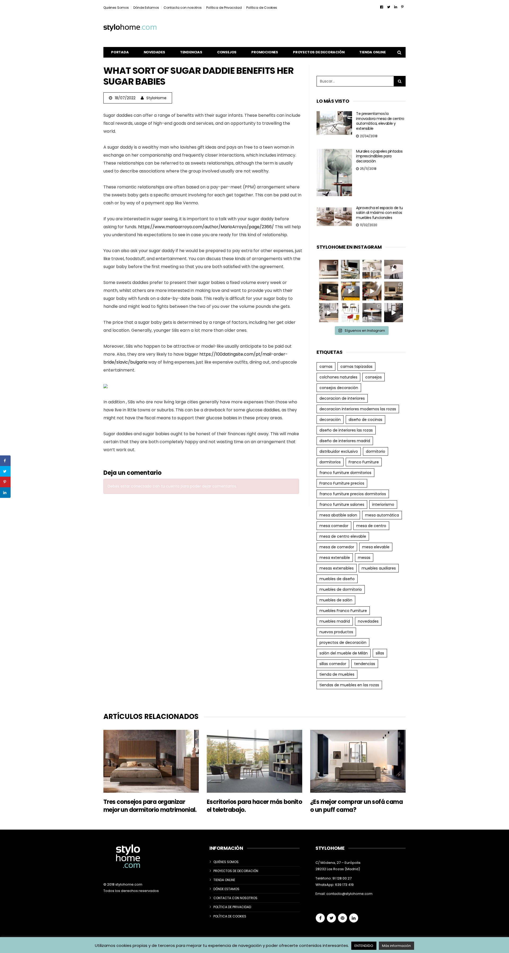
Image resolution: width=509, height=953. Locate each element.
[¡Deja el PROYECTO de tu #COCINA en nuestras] (393, 312)
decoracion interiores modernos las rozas (357, 409)
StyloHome (156, 98)
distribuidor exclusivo (338, 451)
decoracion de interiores (342, 398)
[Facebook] (381, 7)
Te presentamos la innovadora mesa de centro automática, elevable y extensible (380, 121)
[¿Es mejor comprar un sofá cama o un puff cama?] (358, 761)
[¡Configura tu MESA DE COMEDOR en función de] (371, 269)
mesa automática (382, 515)
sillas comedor (332, 663)
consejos (373, 377)
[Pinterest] (402, 7)
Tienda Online (224, 880)
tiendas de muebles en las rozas (349, 685)
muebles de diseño (337, 578)
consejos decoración (338, 387)
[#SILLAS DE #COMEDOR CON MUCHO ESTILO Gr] (371, 291)
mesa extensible (334, 557)
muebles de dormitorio (340, 589)
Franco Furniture (364, 462)
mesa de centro (371, 525)
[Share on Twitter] (5, 471)
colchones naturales (338, 377)
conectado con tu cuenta (155, 486)
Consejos (226, 52)
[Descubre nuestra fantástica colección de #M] (371, 312)
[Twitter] (388, 7)
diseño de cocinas (365, 419)
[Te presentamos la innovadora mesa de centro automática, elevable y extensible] (334, 123)
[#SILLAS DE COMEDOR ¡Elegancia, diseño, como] (350, 312)
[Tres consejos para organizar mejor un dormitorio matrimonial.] (151, 761)
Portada (120, 52)
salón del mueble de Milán (343, 653)
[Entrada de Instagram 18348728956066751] (350, 269)
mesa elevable (375, 547)
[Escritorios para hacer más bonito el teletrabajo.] (254, 761)
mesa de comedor (336, 547)
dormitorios (330, 462)
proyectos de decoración (342, 642)
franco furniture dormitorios (345, 472)
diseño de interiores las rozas (346, 430)
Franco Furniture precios (341, 483)
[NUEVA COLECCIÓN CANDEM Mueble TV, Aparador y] (328, 269)
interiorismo (383, 504)
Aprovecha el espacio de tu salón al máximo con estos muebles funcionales (379, 212)
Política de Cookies (261, 7)
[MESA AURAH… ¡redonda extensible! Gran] (393, 269)
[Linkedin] (395, 7)
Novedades (154, 52)
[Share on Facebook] (5, 460)
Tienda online (372, 52)
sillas (380, 653)
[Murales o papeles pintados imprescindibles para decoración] (334, 172)
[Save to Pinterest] (5, 482)
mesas (364, 557)
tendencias (364, 663)
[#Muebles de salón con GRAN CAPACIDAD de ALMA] (328, 291)
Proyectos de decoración (318, 52)
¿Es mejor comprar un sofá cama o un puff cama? (356, 806)
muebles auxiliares (379, 568)
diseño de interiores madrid (344, 440)
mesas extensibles (336, 568)
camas (325, 366)
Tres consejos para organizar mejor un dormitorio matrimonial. (150, 806)
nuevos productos (336, 632)
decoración (330, 419)
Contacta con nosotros (183, 7)
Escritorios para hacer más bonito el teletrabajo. (254, 806)
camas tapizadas (356, 366)
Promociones (264, 52)
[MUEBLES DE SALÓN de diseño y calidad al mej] (393, 291)
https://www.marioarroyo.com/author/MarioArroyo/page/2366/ (206, 227)
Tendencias (191, 52)
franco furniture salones (341, 504)
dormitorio (375, 451)
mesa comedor (333, 525)
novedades (368, 621)
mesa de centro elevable (342, 536)
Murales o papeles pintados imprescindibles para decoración (379, 156)
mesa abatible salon (338, 515)
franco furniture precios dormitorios (352, 494)
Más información (396, 945)
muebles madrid (334, 621)
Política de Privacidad (224, 7)
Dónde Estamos (146, 7)
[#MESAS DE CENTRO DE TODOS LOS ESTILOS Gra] (350, 291)
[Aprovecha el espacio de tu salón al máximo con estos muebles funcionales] (334, 216)
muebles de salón (335, 600)
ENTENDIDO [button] (363, 945)
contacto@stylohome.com (349, 893)
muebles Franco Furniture (343, 610)
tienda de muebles (336, 674)
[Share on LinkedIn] (5, 492)
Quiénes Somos (116, 7)
